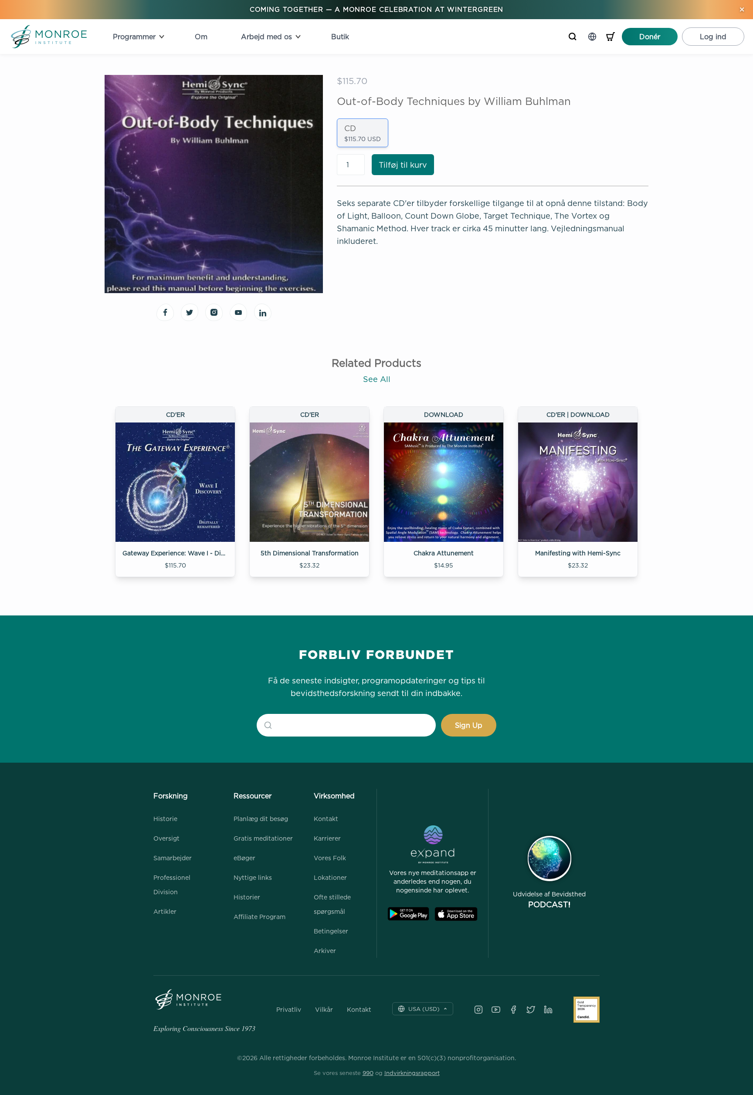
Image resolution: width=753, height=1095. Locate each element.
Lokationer (330, 877)
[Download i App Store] (456, 914)
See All (376, 379)
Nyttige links (253, 877)
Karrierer (327, 838)
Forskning (170, 796)
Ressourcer (252, 796)
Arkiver (325, 950)
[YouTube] (496, 1009)
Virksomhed (334, 796)
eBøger (244, 858)
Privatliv (288, 1010)
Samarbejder (172, 858)
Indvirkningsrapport (412, 1073)
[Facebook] (513, 1009)
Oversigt (166, 838)
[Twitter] (530, 1009)
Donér (649, 37)
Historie (165, 818)
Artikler (164, 911)
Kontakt (326, 818)
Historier (247, 897)
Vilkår (324, 1010)
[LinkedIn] (548, 1009)
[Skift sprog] (592, 37)
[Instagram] (478, 1009)
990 (368, 1073)
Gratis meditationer (263, 838)
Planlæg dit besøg (261, 818)
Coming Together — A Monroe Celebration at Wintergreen (377, 9)
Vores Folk (330, 858)
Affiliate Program (259, 916)
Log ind (713, 37)
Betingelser (331, 931)
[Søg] (573, 36)
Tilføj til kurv (403, 165)
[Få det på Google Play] (408, 914)
